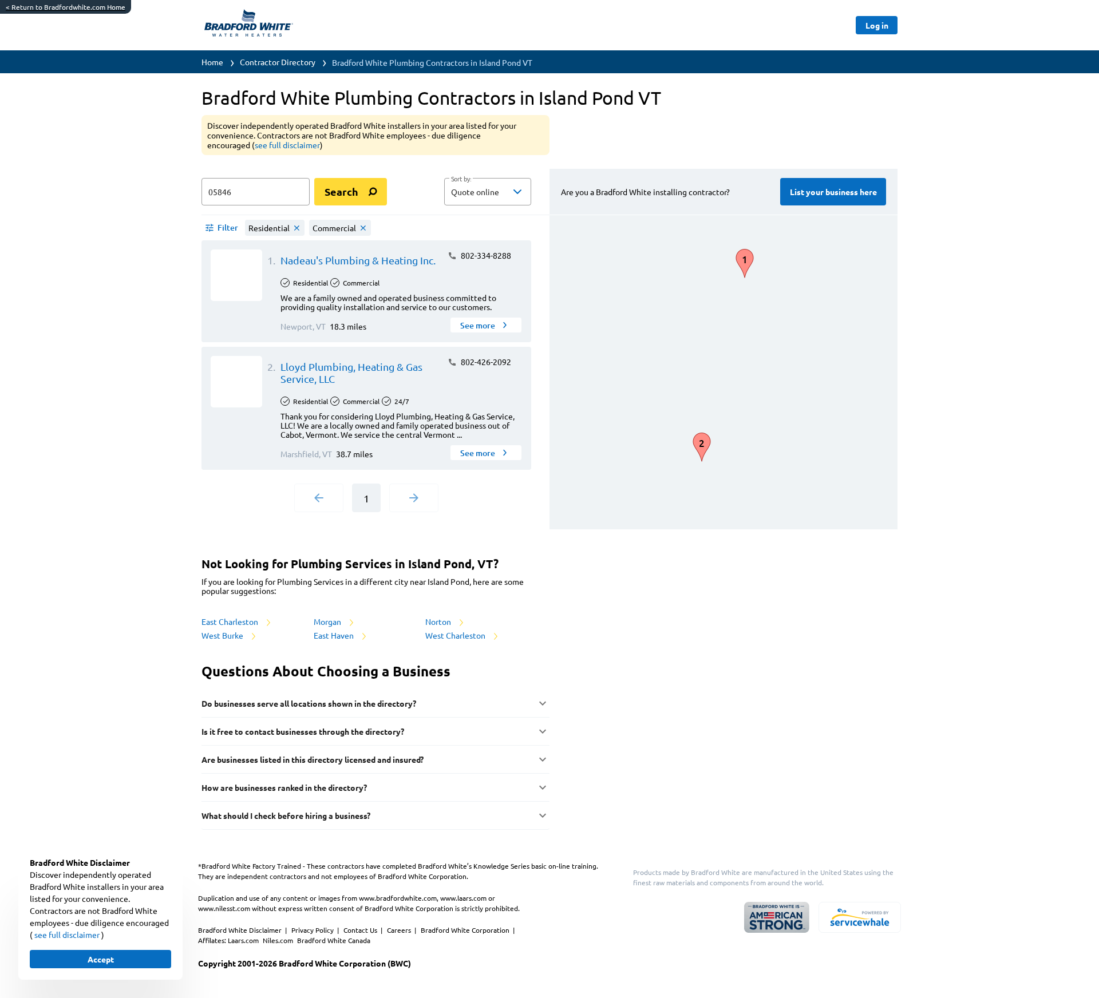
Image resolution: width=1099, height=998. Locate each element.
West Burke (223, 635)
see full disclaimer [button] (287, 145)
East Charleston (230, 621)
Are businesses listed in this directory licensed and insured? (312, 759)
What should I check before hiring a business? (285, 815)
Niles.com (279, 940)
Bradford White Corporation (466, 929)
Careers (400, 929)
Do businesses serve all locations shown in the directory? (308, 703)
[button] (487, 191)
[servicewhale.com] (860, 917)
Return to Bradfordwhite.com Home (65, 6)
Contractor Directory (277, 62)
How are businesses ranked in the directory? (284, 787)
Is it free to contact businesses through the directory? (302, 731)
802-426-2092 (485, 362)
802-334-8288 (485, 255)
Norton (439, 621)
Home (212, 62)
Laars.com (244, 940)
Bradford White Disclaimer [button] (240, 929)
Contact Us (361, 929)
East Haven (334, 635)
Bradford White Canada (333, 940)
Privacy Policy (313, 929)
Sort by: (461, 179)
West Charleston (456, 635)
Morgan (328, 621)
